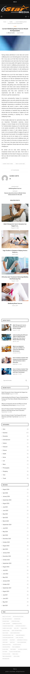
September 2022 (7, 563)
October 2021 (6, 584)
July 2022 (5, 570)
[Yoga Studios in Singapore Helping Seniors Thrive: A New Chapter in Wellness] (15, 239)
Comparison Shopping (17, 623)
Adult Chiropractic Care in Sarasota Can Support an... (15, 225)
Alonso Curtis (11, 32)
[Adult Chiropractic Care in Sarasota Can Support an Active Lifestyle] (15, 213)
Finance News (24, 628)
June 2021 (5, 598)
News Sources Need (20, 163)
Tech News (4, 651)
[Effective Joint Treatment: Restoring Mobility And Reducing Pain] (15, 266)
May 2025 (5, 514)
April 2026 (5, 493)
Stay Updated (13, 649)
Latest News (5, 642)
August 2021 (6, 591)
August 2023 (6, 545)
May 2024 (5, 531)
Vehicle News (16, 656)
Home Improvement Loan (7, 635)
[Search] (28, 16)
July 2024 (5, 528)
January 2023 (6, 552)
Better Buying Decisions (18, 616)
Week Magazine (5, 658)
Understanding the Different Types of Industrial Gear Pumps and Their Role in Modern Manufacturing (20, 337)
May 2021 (5, 602)
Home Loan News (19, 637)
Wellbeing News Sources (15, 303)
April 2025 (5, 517)
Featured (15, 446)
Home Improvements (20, 635)
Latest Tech (12, 642)
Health (11, 21)
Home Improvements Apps (7, 637)
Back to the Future (6, 616)
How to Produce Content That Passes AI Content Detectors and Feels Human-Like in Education (20, 360)
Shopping (15, 471)
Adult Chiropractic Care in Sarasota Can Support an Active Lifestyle (19, 326)
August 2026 (6, 489)
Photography (15, 468)
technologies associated (14, 651)
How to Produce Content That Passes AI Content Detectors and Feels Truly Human (20, 370)
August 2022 (6, 566)
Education (15, 436)
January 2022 (6, 581)
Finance (15, 450)
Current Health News (8, 163)
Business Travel (5, 621)
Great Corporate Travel (17, 630)
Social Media (5, 649)
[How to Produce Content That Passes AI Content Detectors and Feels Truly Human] (6, 371)
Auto (15, 429)
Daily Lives (16, 628)
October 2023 (6, 542)
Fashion (15, 443)
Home (4, 21)
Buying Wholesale (16, 621)
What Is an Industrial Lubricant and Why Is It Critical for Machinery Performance (19, 348)
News (15, 464)
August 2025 (6, 503)
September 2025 (7, 500)
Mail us (15, 2)
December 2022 (7, 556)
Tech (15, 475)
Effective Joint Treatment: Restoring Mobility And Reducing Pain (15, 278)
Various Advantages (6, 656)
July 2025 (5, 507)
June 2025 (5, 510)
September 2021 (7, 588)
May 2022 (5, 577)
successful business (22, 649)
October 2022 (6, 559)
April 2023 (5, 549)
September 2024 (7, 524)
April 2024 (5, 535)
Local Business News (21, 642)
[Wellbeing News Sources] (15, 292)
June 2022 (5, 573)
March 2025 (6, 521)
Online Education (17, 644)
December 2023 (7, 538)
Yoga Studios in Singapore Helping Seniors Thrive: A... (15, 251)
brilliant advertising (7, 618)
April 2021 (5, 605)
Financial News (5, 630)
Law (15, 460)
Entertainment (15, 439)
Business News (17, 618)
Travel (15, 478)
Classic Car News (6, 623)
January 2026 (6, 496)
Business (15, 432)
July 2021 (5, 595)
